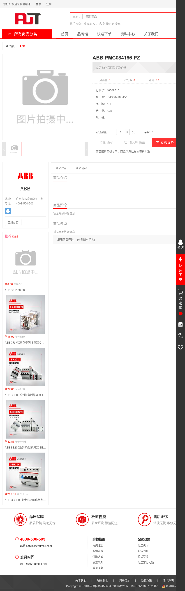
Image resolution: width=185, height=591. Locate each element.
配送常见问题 (146, 562)
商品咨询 (81, 168)
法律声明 (168, 580)
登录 (38, 4)
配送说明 (143, 545)
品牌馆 (82, 33)
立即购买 (106, 142)
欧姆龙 (88, 24)
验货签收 (143, 556)
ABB (95, 24)
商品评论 (61, 168)
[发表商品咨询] (65, 239)
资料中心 (127, 33)
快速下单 (104, 33)
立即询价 (167, 142)
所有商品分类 (25, 33)
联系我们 (102, 580)
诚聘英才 (124, 580)
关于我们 (151, 33)
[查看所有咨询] (86, 239)
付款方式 (97, 556)
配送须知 (143, 551)
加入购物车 (136, 142)
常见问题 (97, 568)
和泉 (102, 24)
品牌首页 (13, 222)
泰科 (118, 24)
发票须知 (97, 562)
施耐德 (110, 24)
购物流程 (97, 551)
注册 (49, 4)
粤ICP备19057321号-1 (145, 586)
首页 (64, 33)
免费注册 (97, 545)
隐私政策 (146, 580)
